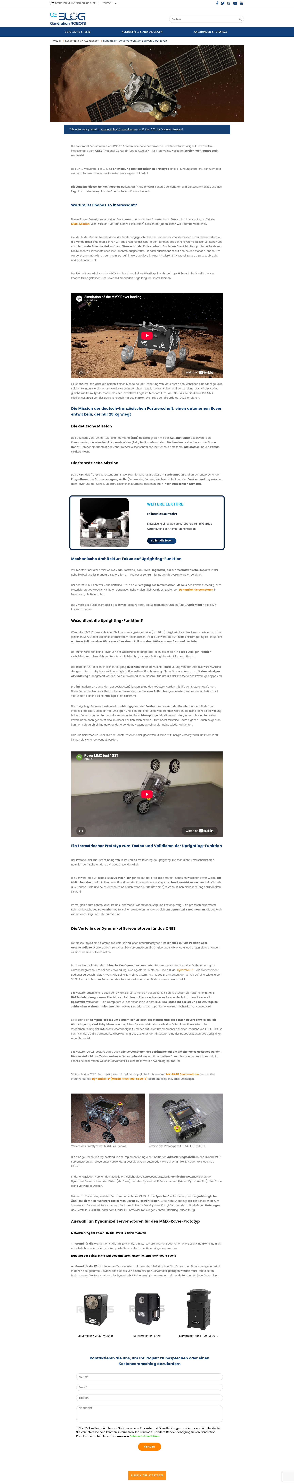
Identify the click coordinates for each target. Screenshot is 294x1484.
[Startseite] (77, 19)
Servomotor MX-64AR (147, 1336)
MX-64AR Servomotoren (182, 1074)
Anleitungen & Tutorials (210, 32)
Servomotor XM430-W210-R (95, 1336)
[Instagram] (228, 3)
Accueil (57, 41)
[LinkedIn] (241, 3)
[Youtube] (235, 3)
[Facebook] (217, 3)
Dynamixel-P (185, 970)
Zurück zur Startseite (147, 1475)
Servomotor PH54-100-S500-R (198, 1336)
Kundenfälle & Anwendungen (142, 32)
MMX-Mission (80, 224)
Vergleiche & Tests (78, 32)
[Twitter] (223, 3)
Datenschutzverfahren (145, 1436)
